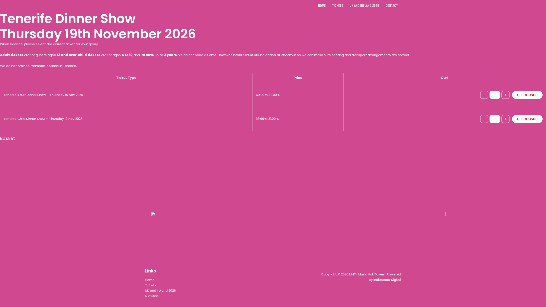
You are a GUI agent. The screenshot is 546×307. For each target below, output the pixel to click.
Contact (152, 295)
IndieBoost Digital (387, 279)
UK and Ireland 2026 (160, 290)
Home (150, 280)
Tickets (150, 285)
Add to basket (527, 95)
